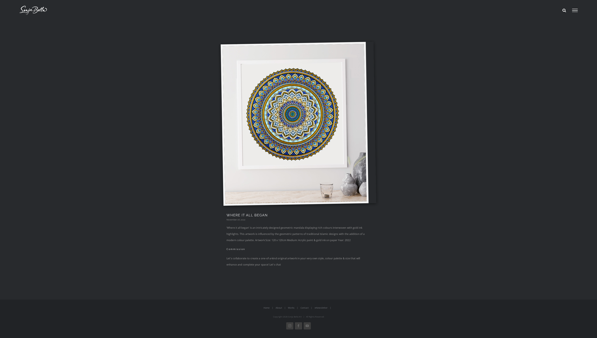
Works (291, 307)
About (279, 307)
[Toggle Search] (564, 10)
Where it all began (247, 215)
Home (267, 307)
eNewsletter (321, 307)
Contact (305, 307)
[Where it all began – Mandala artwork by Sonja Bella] (293, 46)
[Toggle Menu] (575, 10)
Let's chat (275, 264)
